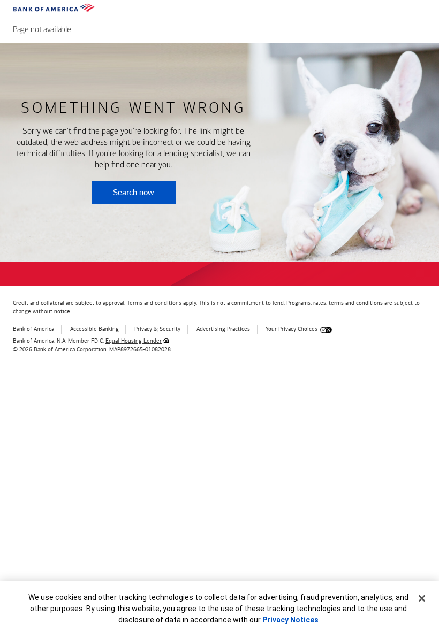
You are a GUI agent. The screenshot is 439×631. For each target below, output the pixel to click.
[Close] (422, 598)
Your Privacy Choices (291, 329)
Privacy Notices (290, 619)
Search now (133, 192)
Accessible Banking (94, 329)
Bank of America (33, 329)
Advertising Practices (223, 329)
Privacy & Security (157, 329)
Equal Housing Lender (133, 340)
